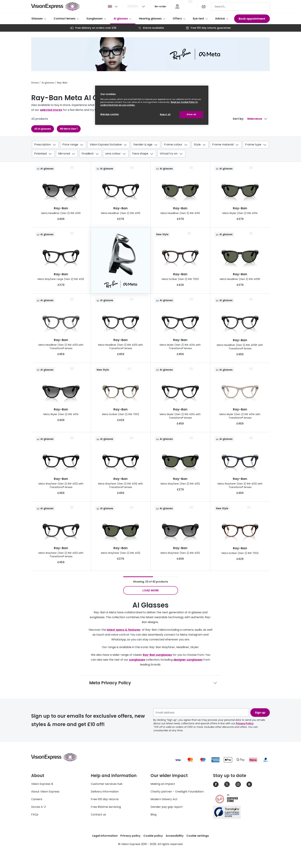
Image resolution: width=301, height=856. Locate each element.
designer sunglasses (188, 660)
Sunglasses (94, 19)
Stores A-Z (38, 807)
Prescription (42, 144)
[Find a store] (177, 6)
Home (35, 82)
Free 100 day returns (105, 799)
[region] (151, 105)
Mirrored (64, 154)
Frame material (223, 144)
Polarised (40, 154)
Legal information (105, 836)
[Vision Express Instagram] (238, 784)
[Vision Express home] (57, 757)
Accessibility (175, 836)
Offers (177, 19)
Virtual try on (168, 154)
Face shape (140, 154)
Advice (220, 19)
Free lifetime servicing (106, 807)
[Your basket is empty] (203, 6)
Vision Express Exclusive (106, 144)
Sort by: (238, 119)
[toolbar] (150, 150)
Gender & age (142, 144)
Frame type (253, 144)
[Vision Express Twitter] (227, 784)
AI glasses (121, 19)
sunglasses (137, 660)
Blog (153, 815)
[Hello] (136, 6)
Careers (36, 799)
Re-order (160, 6)
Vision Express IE (42, 784)
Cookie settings (197, 836)
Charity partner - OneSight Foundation (177, 792)
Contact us (98, 815)
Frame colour (173, 144)
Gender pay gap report (166, 807)
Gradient (88, 154)
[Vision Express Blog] (249, 784)
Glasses (37, 19)
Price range (70, 144)
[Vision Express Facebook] (216, 784)
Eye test (198, 19)
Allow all (191, 114)
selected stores (51, 110)
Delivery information (105, 792)
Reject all (165, 114)
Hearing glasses (150, 19)
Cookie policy (153, 836)
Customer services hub (106, 784)
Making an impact (162, 784)
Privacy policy (130, 836)
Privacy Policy (244, 723)
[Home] (55, 6)
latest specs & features (123, 630)
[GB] (113, 6)
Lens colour (113, 154)
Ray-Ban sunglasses (157, 655)
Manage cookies (109, 114)
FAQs (34, 815)
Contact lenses (64, 19)
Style (197, 144)
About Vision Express (45, 792)
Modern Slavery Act (163, 799)
